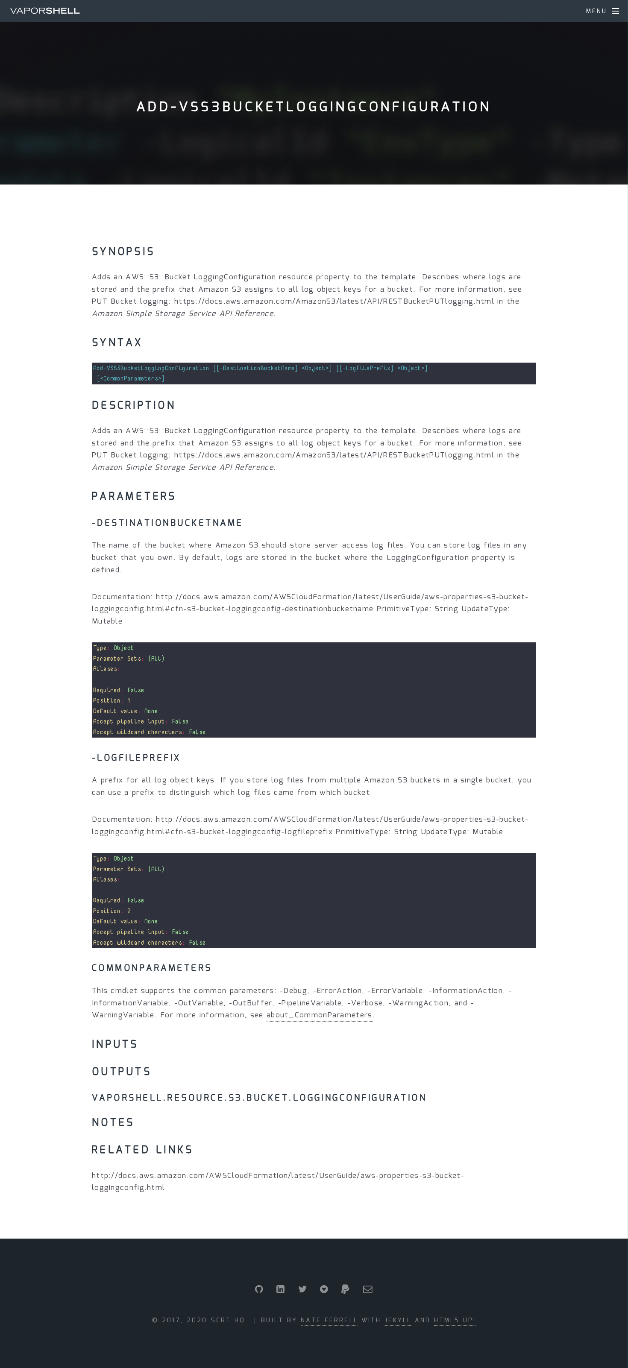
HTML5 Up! (455, 1320)
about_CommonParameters (320, 1015)
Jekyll (398, 1320)
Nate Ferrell (329, 1320)
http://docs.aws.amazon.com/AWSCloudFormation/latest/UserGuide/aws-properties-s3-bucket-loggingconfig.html (278, 1182)
